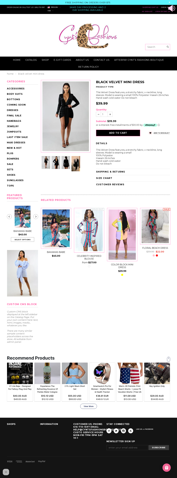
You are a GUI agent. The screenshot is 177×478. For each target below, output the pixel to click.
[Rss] (130, 430)
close (169, 2)
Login (157, 11)
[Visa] (10, 461)
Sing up (166, 11)
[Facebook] (108, 430)
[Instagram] (123, 430)
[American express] (19, 461)
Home (10, 73)
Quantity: (101, 109)
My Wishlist (147, 11)
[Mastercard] (30, 461)
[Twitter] (116, 430)
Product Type (105, 87)
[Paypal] (41, 461)
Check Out (165, 7)
